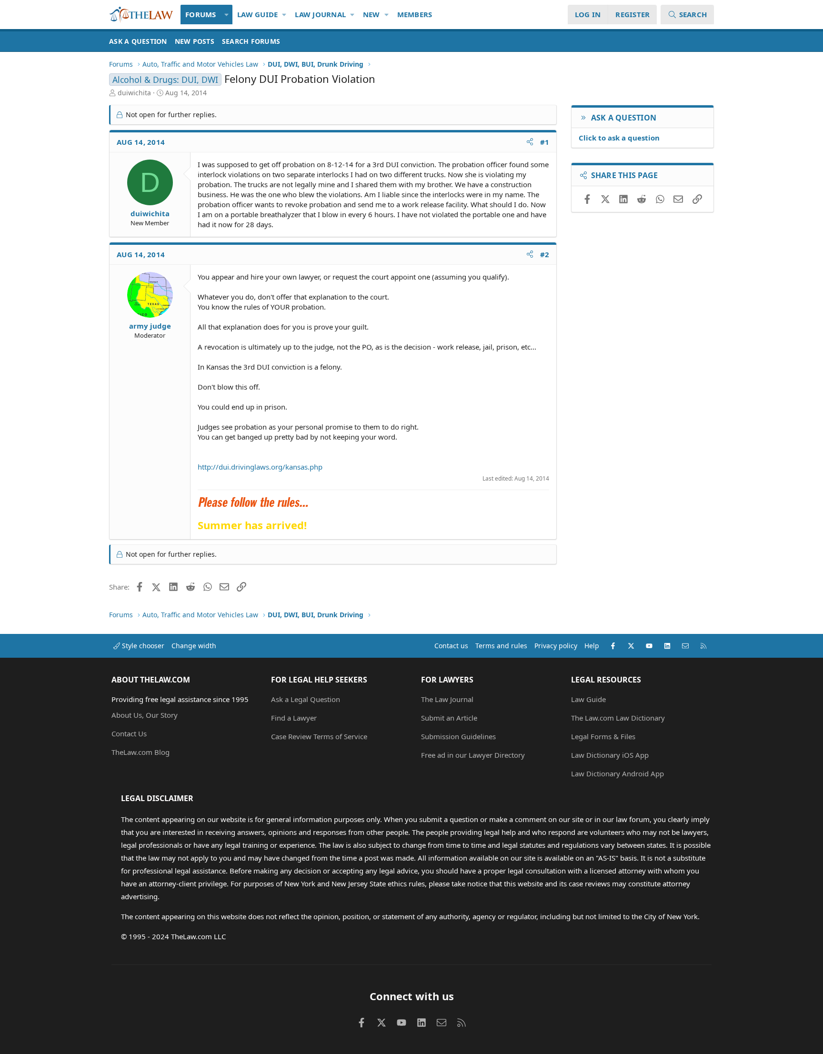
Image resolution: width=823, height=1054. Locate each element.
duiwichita (134, 92)
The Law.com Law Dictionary (618, 718)
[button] (227, 14)
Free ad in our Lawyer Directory (473, 755)
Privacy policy (555, 645)
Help (591, 645)
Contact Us (129, 733)
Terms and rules (501, 645)
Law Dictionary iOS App (610, 755)
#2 (545, 254)
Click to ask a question (619, 137)
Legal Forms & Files (603, 736)
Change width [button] (193, 645)
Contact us (451, 645)
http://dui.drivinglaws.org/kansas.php (260, 467)
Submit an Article (449, 718)
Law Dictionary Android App (617, 773)
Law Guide (257, 14)
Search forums (251, 41)
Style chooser (142, 645)
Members (414, 14)
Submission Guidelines (458, 736)
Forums (200, 14)
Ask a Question (138, 41)
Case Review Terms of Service (319, 736)
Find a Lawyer (294, 718)
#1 (545, 142)
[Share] (530, 142)
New (371, 14)
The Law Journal (447, 699)
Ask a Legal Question (305, 699)
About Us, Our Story (144, 715)
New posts (194, 41)
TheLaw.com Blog (140, 752)
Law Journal (320, 14)
